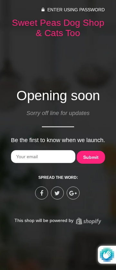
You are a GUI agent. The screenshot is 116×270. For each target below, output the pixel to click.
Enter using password (75, 9)
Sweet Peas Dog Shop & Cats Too (58, 28)
